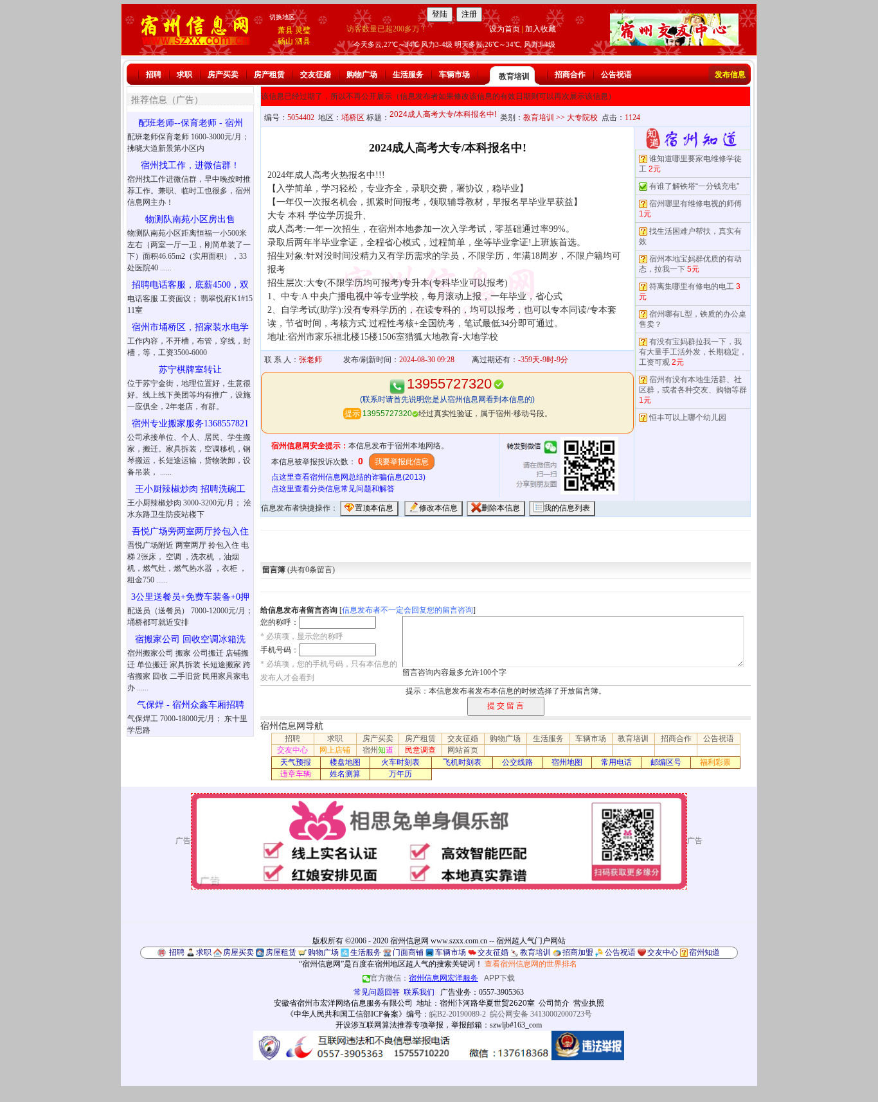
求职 (184, 74)
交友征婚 (315, 74)
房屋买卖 (238, 952)
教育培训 (514, 76)
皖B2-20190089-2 (457, 1014)
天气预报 (295, 762)
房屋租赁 (280, 952)
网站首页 (462, 750)
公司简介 (554, 1003)
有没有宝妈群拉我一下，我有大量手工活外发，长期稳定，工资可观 (693, 352)
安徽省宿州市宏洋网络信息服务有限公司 (343, 1003)
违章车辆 (295, 773)
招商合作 (570, 74)
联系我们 (419, 992)
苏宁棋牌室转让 (190, 369)
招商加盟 (577, 952)
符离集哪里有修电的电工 (691, 286)
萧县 (285, 30)
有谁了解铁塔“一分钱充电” (694, 186)
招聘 (153, 74)
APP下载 (499, 978)
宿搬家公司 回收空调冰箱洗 (190, 639)
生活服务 (408, 74)
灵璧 (302, 30)
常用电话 (616, 762)
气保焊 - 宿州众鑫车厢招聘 (190, 705)
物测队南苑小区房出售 (190, 219)
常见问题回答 (377, 992)
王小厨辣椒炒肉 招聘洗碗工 (190, 489)
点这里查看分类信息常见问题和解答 (333, 488)
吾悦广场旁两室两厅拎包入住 (190, 531)
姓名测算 (345, 773)
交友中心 (292, 750)
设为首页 (504, 28)
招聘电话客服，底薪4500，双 (190, 285)
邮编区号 (665, 762)
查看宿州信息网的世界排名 (531, 963)
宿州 (378, 750)
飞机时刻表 (462, 762)
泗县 (302, 41)
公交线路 (517, 762)
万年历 (400, 773)
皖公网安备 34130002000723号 (541, 1014)
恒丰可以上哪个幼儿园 (687, 417)
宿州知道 (704, 952)
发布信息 (730, 74)
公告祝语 (616, 74)
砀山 (285, 41)
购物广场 (361, 74)
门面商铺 (408, 952)
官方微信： (424, 978)
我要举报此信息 (402, 461)
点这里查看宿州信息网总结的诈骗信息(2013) (348, 477)
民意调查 (420, 750)
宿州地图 (566, 762)
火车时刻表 (400, 762)
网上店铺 (334, 750)
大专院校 (582, 117)
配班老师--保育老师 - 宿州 (190, 123)
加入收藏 (540, 28)
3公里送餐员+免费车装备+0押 (190, 597)
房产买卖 (223, 74)
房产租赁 (269, 74)
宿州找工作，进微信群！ (190, 165)
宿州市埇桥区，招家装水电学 (190, 327)
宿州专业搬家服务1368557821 (190, 423)
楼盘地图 (345, 762)
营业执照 (588, 1003)
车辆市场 (454, 74)
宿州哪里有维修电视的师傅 (695, 203)
